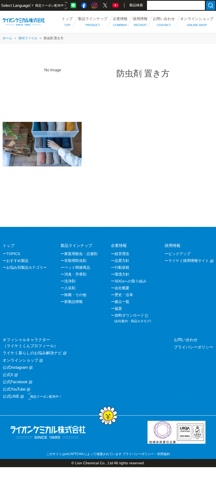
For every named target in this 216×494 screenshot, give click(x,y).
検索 (210, 5)
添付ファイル (27, 38)
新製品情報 (73, 302)
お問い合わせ (186, 339)
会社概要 (122, 288)
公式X (8, 374)
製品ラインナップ (76, 245)
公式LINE (11, 396)
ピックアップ (179, 254)
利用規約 (163, 454)
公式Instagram (15, 367)
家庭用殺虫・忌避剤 (80, 254)
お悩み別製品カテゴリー (26, 267)
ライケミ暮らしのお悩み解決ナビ (32, 353)
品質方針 (122, 260)
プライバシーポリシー (193, 347)
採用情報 (172, 245)
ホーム (7, 38)
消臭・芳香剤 (75, 274)
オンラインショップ (20, 360)
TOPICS (13, 254)
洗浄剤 (69, 281)
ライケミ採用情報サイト (188, 260)
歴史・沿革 (124, 295)
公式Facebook (15, 382)
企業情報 (119, 245)
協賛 (118, 308)
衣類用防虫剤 (75, 260)
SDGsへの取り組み (130, 281)
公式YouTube (14, 389)
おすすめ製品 (17, 260)
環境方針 (122, 274)
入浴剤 (69, 288)
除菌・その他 (75, 295)
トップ (8, 245)
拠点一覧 (122, 302)
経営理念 (122, 254)
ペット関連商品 (77, 267)
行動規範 (122, 267)
